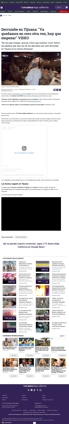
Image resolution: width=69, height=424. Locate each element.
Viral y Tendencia (19, 11)
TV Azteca (12, 2)
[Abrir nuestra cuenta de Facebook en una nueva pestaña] (38, 390)
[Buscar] (67, 7)
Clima (28, 11)
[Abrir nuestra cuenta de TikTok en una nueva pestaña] (34, 390)
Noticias (39, 2)
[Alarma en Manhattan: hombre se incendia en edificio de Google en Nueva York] (9, 266)
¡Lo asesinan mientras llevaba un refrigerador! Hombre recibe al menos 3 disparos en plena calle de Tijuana (26, 327)
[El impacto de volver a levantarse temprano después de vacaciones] (9, 302)
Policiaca (53, 11)
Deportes (32, 2)
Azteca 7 (26, 2)
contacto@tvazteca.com (40, 405)
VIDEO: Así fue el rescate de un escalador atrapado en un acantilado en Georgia (58, 301)
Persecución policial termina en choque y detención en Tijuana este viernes (59, 276)
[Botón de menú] (2, 7)
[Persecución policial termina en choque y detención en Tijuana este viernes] (42, 278)
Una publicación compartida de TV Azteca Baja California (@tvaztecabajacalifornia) (25, 175)
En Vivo (64, 11)
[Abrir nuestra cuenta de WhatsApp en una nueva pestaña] (41, 390)
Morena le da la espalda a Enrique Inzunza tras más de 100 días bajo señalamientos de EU (59, 265)
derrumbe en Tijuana (19, 94)
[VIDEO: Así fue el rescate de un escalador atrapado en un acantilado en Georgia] (42, 302)
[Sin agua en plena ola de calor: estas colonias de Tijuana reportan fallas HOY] (42, 327)
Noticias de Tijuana (21, 237)
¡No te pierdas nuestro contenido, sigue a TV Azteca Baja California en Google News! (31, 245)
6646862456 (37, 407)
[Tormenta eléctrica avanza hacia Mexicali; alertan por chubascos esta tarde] (9, 290)
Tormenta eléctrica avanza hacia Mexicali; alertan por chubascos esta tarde (26, 288)
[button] (34, 423)
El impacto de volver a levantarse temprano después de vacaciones (26, 301)
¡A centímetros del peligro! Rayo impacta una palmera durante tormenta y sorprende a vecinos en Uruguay (26, 315)
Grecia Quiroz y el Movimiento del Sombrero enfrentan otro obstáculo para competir (25, 277)
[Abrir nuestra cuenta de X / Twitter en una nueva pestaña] (28, 390)
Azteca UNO (19, 2)
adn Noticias (45, 2)
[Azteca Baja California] (34, 7)
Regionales (59, 2)
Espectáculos (44, 11)
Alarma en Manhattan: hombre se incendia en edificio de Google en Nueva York (26, 265)
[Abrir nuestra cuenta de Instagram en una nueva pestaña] (31, 390)
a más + (65, 2)
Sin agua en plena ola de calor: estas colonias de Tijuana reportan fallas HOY (59, 325)
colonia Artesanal (35, 101)
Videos (52, 2)
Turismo (10, 11)
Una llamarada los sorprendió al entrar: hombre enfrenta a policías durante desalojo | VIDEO (59, 289)
